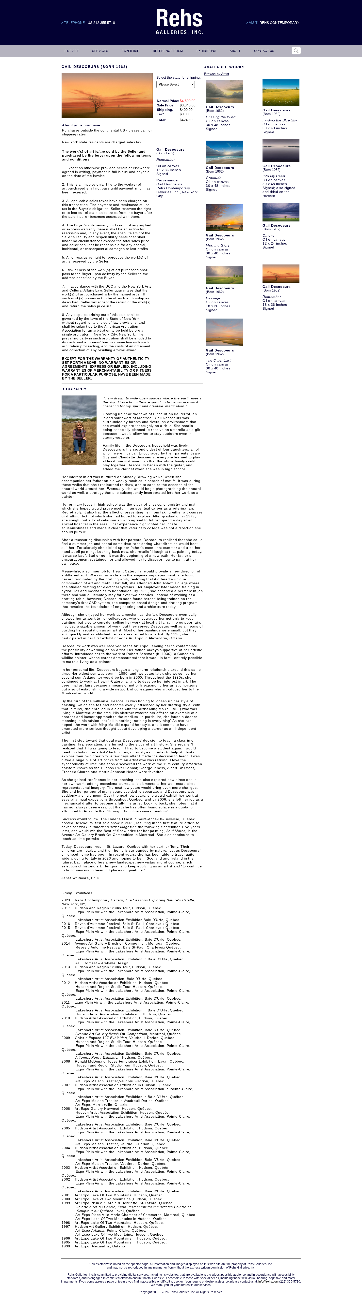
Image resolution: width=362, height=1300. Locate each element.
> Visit (252, 23)
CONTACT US (264, 51)
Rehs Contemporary (279, 23)
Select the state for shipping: (178, 77)
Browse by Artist (216, 74)
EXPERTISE (130, 51)
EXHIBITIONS (206, 51)
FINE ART (72, 51)
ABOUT (235, 51)
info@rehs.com (268, 1281)
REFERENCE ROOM (168, 51)
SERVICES (100, 51)
